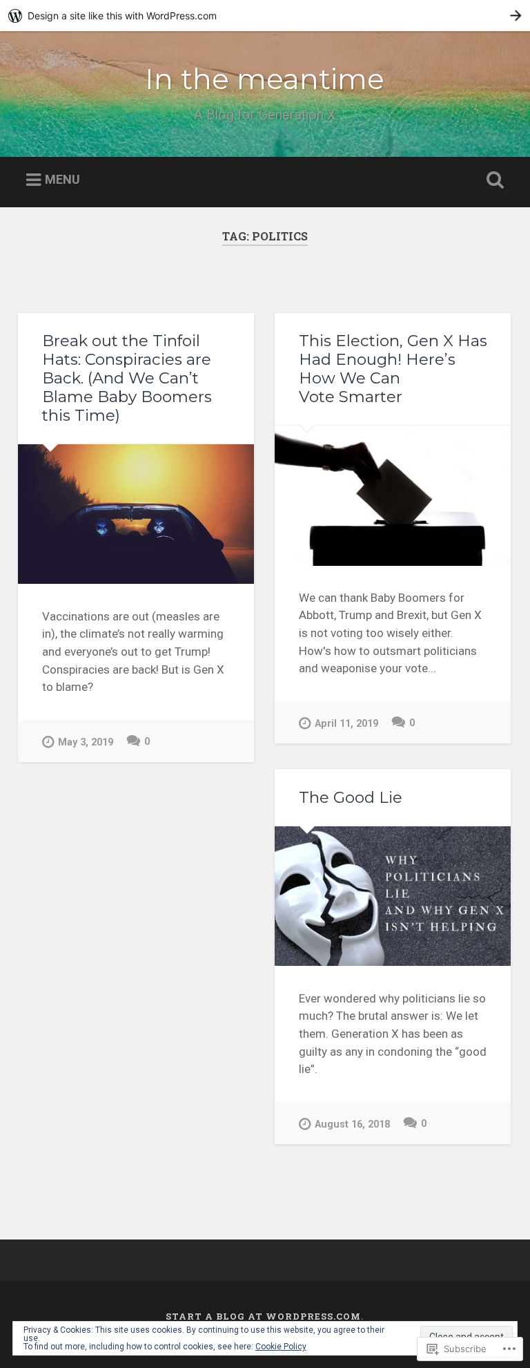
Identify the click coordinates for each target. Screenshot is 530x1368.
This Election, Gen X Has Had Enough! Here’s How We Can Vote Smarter (393, 368)
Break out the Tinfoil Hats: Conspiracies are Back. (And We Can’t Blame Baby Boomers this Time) (127, 378)
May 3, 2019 (85, 742)
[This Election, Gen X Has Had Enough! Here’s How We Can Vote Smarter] (393, 495)
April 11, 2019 (346, 724)
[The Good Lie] (393, 896)
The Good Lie (350, 797)
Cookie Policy (280, 1346)
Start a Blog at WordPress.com (263, 1316)
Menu (62, 180)
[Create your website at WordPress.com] (265, 15)
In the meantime (264, 79)
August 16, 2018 (352, 1124)
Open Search (493, 180)
